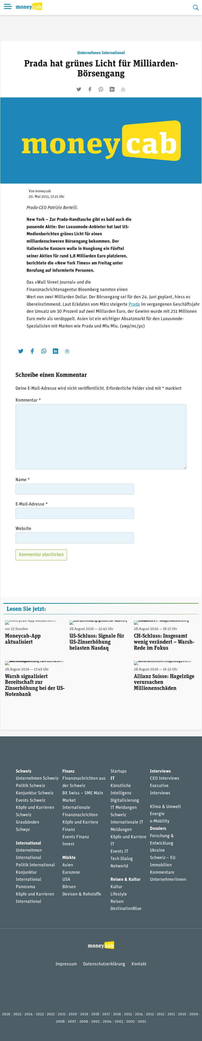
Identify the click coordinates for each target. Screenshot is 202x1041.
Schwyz (23, 829)
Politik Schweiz (30, 786)
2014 (139, 1014)
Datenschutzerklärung (104, 964)
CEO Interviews (164, 778)
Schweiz (23, 771)
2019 (84, 1014)
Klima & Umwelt (165, 807)
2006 (83, 1021)
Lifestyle (118, 894)
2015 (128, 1014)
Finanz (68, 771)
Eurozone (71, 872)
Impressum (66, 964)
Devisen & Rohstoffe (81, 894)
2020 (73, 1014)
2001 (142, 1021)
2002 (130, 1021)
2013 (150, 1014)
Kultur (116, 887)
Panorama (25, 887)
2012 (160, 1014)
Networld (119, 866)
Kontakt (139, 964)
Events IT (119, 851)
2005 (95, 1021)
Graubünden (27, 822)
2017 (106, 1014)
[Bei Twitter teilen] (79, 89)
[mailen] (123, 89)
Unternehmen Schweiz (37, 778)
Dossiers (158, 828)
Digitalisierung (124, 800)
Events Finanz (75, 837)
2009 (193, 1014)
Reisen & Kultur (125, 879)
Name (23, 480)
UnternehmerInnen (168, 879)
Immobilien (161, 865)
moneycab (43, 191)
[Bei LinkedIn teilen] (112, 89)
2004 (107, 1021)
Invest (68, 844)
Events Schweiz (30, 800)
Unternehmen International (101, 53)
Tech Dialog (121, 859)
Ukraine (157, 850)
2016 (117, 1014)
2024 (28, 1014)
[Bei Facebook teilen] (90, 89)
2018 (95, 1014)
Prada (134, 304)
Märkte (69, 858)
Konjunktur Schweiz (34, 793)
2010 (182, 1014)
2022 (51, 1014)
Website (23, 529)
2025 (17, 1014)
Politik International (35, 865)
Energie (157, 814)
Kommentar (28, 400)
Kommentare (162, 872)
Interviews (160, 771)
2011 (171, 1014)
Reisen (117, 901)
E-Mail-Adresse (32, 504)
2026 (6, 1014)
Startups (118, 771)
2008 (60, 1021)
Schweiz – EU (162, 858)
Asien (67, 865)
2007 (72, 1021)
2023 (40, 1014)
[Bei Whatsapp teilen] (101, 89)
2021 (61, 1014)
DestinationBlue (126, 909)
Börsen (69, 887)
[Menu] (8, 7)
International (28, 843)
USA (66, 879)
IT (112, 778)
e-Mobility (159, 821)
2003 (119, 1021)
